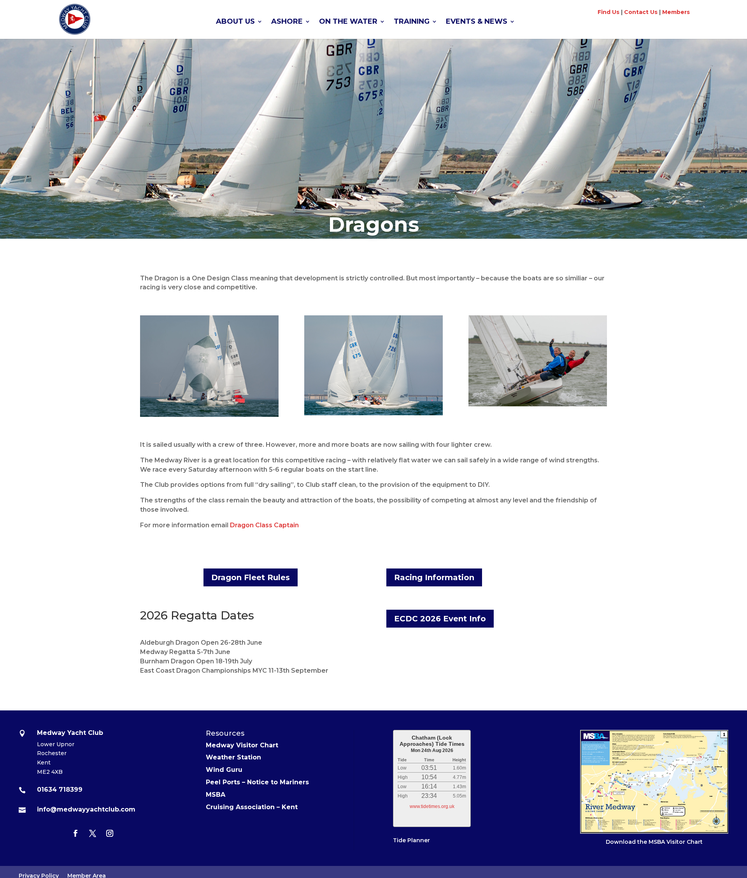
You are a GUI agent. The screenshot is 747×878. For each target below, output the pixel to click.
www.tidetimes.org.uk (432, 806)
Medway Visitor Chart (242, 745)
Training (412, 22)
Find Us (608, 12)
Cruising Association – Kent (252, 807)
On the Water (348, 22)
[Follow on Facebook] (75, 833)
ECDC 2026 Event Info (440, 618)
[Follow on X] (93, 833)
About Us (235, 22)
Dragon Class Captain (264, 525)
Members (676, 12)
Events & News (476, 22)
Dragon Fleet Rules (250, 577)
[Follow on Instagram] (110, 833)
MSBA (215, 794)
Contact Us (641, 12)
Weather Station (233, 757)
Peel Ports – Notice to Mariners (257, 782)
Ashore (287, 22)
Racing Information (434, 577)
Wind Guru (224, 769)
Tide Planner (411, 840)
